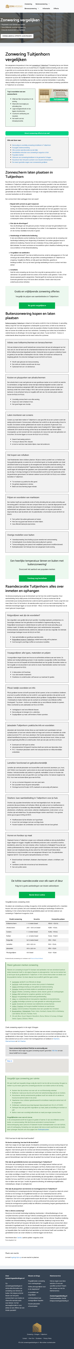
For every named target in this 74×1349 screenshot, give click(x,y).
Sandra (19, 1237)
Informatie (46, 8)
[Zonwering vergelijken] (14, 6)
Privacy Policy (47, 1338)
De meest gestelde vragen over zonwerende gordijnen (29, 162)
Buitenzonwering (41, 4)
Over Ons (31, 1338)
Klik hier (55, 1050)
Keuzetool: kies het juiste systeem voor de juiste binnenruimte (32, 160)
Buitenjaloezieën (43, 1129)
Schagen (36, 1334)
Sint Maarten (22, 1041)
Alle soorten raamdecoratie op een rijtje (25, 150)
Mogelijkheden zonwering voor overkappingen (36, 1282)
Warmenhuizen (10, 1041)
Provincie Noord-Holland (37, 959)
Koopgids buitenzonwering (21, 147)
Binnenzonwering (31, 8)
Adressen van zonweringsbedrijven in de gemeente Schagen (31, 157)
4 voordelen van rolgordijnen (33, 1293)
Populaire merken (18, 155)
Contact (25, 1338)
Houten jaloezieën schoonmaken (34, 1305)
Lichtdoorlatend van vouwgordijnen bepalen (35, 1299)
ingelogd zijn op (16, 1257)
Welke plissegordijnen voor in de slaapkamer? (37, 1288)
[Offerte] (54, 95)
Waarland (56, 1039)
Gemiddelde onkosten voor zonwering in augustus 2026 (30, 152)
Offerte (56, 8)
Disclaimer (39, 1338)
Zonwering (28, 4)
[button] (37, 133)
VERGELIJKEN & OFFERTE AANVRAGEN (17, 36)
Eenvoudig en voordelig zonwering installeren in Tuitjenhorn (31, 145)
